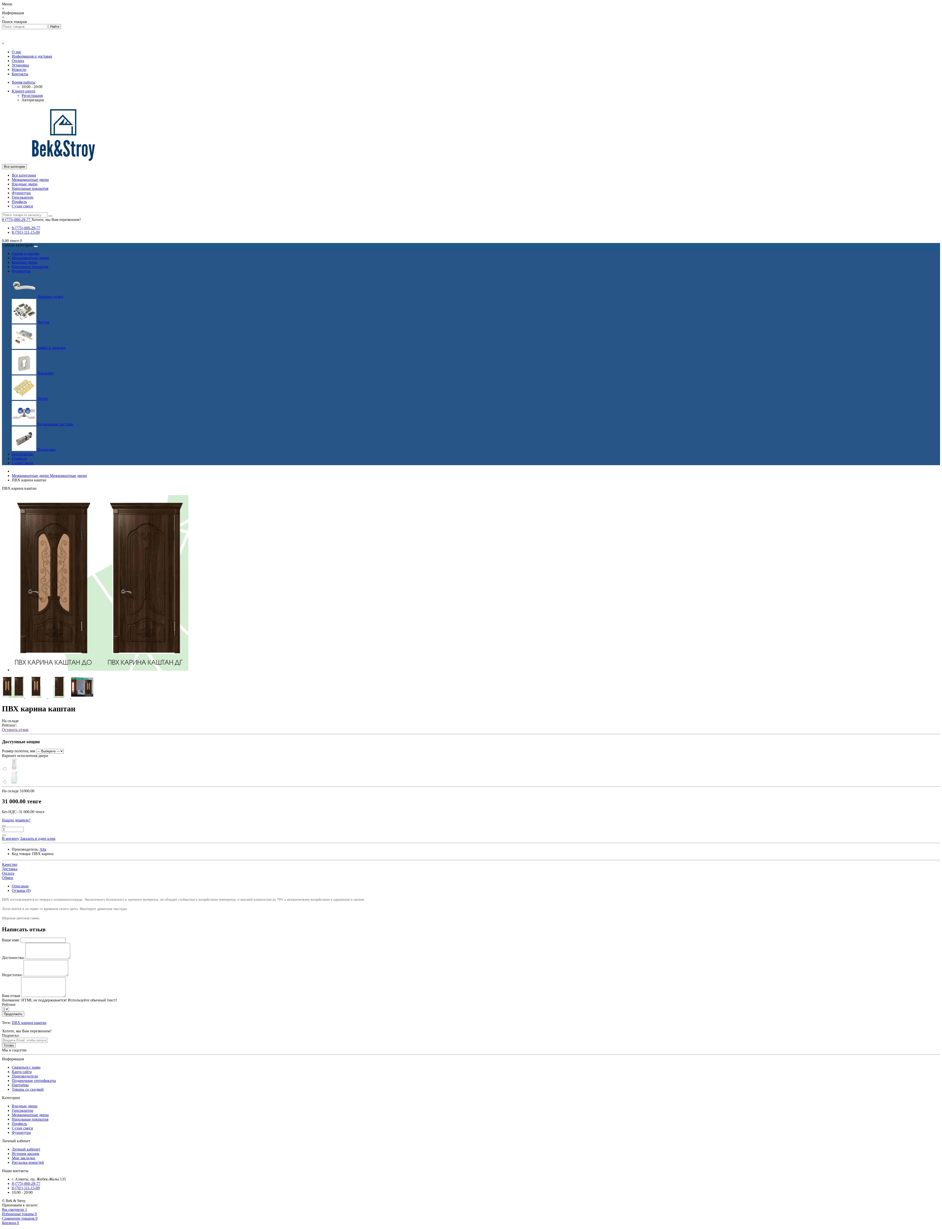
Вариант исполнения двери (25, 756)
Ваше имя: (10, 940)
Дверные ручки (50, 296)
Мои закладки (23, 1158)
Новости (19, 69)
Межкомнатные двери (30, 180)
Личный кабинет (26, 1149)
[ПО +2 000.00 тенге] (11, 769)
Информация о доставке (32, 56)
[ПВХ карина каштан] (100, 670)
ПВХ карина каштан (29, 1023)
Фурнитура (21, 193)
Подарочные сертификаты (34, 1080)
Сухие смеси (22, 206)
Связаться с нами (26, 1067)
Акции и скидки (25, 253)
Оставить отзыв (15, 730)
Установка (20, 65)
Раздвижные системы (55, 424)
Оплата (18, 61)
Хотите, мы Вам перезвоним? (56, 220)
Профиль (19, 202)
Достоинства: (13, 958)
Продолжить (13, 1014)
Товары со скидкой (28, 1089)
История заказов (25, 1154)
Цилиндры (46, 450)
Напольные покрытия (30, 188)
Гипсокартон (22, 197)
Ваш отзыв (11, 996)
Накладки (45, 373)
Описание (20, 886)
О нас (16, 52)
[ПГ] (11, 782)
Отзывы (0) (21, 890)
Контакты (20, 74)
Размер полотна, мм (18, 751)
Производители (25, 1076)
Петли (42, 399)
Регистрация (32, 95)
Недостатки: (12, 975)
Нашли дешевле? (16, 820)
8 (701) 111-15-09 (26, 232)
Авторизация (33, 100)
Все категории (24, 175)
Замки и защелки (51, 348)
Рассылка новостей (28, 1162)
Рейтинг (9, 1004)
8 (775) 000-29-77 (26, 228)
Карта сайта (22, 1072)
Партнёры (20, 1085)
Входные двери (25, 184)
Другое (43, 322)
